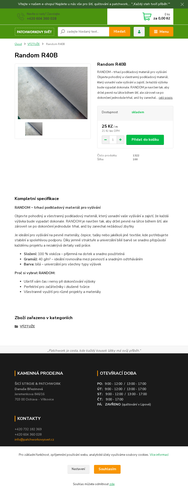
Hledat (120, 31)
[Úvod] (34, 32)
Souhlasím (107, 469)
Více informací (159, 455)
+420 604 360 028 (41, 18)
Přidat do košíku (145, 139)
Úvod (18, 44)
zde (111, 484)
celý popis (166, 98)
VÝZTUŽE (34, 44)
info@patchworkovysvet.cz (34, 439)
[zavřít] (182, 4)
